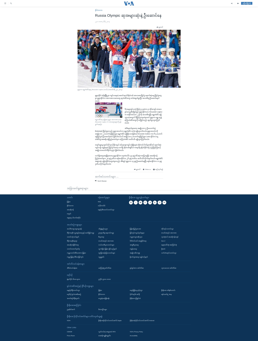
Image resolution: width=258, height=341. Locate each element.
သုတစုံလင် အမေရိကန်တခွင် (169, 237)
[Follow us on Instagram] (145, 202)
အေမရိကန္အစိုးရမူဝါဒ (104, 335)
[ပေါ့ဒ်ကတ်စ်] (159, 202)
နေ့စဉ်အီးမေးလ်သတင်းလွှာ (106, 210)
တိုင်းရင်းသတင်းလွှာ (167, 229)
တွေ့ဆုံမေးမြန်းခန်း (104, 298)
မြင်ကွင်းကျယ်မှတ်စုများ (137, 233)
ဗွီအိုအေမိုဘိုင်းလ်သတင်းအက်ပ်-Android (142, 320)
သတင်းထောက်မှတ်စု (73, 249)
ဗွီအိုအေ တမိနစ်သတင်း (168, 290)
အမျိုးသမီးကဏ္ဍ (135, 253)
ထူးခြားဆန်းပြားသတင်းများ (106, 253)
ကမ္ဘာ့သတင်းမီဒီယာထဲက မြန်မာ (76, 253)
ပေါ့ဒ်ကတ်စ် (101, 205)
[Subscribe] (164, 202)
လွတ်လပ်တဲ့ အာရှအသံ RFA (106, 331)
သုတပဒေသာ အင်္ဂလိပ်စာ (168, 268)
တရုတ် (69, 214)
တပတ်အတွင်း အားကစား (106, 241)
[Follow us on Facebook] (131, 202)
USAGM (69, 331)
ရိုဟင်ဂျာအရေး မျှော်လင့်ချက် (139, 257)
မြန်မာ (68, 201)
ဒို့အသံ (163, 249)
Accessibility (133, 335)
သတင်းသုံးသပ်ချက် (73, 237)
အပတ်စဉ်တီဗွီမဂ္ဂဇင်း (73, 298)
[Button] (160, 27)
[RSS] (155, 202)
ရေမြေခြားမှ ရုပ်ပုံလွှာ (136, 290)
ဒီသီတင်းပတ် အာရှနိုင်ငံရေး (138, 241)
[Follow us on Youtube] (140, 202)
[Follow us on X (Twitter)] (136, 202)
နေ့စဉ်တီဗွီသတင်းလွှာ (73, 290)
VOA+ (69, 320)
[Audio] (232, 3)
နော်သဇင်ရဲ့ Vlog (166, 294)
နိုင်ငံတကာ (98, 10)
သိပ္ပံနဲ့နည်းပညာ (103, 229)
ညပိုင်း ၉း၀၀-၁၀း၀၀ (104, 279)
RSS (99, 201)
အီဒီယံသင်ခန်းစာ (72, 268)
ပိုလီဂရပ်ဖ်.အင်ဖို (135, 294)
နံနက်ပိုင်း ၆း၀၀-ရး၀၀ (73, 279)
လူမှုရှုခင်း (101, 257)
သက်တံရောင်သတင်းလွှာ (168, 253)
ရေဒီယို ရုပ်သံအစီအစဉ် (74, 294)
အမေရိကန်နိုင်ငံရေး (73, 245)
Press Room (71, 335)
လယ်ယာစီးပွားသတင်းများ (106, 245)
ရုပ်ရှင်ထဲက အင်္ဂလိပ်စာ (137, 268)
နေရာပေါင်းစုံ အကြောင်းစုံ (169, 245)
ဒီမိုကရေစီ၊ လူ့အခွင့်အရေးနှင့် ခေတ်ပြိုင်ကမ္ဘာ (80, 233)
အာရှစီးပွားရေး (134, 245)
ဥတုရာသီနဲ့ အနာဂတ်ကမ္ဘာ (106, 233)
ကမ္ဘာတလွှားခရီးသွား (136, 237)
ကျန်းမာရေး (133, 249)
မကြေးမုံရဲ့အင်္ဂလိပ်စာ (104, 268)
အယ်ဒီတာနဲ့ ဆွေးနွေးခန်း (74, 229)
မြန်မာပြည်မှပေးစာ (135, 229)
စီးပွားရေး (101, 237)
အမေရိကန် (70, 210)
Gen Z (163, 241)
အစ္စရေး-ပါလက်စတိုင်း (74, 217)
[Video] (238, 3)
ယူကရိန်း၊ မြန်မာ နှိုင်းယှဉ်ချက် (107, 249)
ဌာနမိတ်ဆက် (71, 309)
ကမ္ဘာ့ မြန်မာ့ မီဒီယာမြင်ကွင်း (75, 257)
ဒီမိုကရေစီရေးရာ (72, 241)
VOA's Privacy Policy (136, 331)
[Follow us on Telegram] (150, 202)
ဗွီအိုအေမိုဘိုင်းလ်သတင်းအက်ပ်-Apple (110, 320)
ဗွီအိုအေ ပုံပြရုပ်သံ (135, 298)
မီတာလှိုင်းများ (102, 309)
